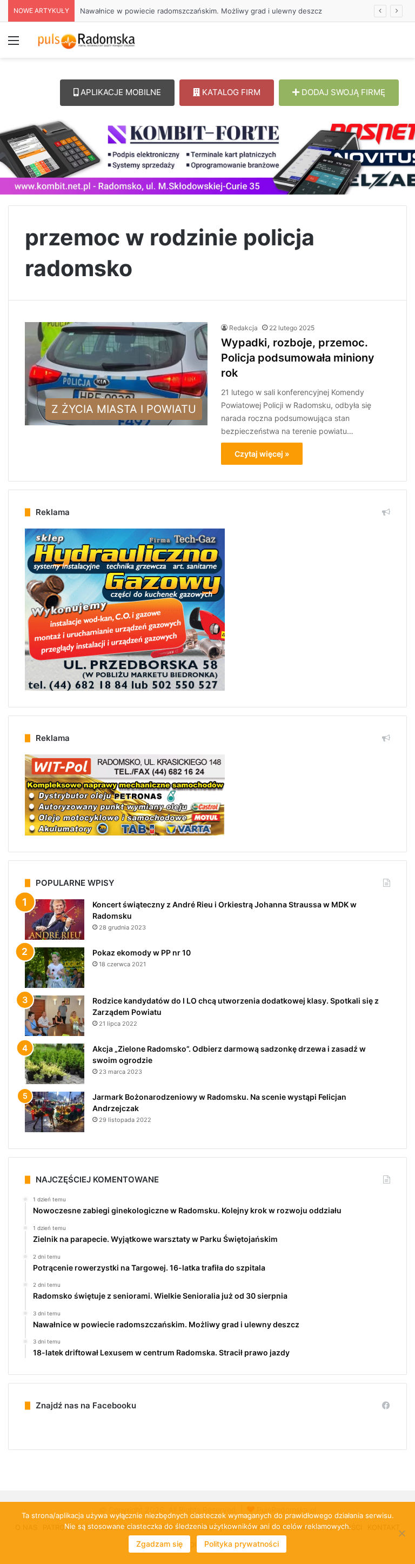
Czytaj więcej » (262, 453)
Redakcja (243, 328)
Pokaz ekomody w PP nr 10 (141, 952)
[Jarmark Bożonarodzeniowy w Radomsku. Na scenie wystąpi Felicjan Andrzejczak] (54, 1112)
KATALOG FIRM (230, 92)
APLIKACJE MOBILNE (119, 92)
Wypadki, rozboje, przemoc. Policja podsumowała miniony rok (297, 357)
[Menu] (13, 44)
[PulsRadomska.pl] (86, 40)
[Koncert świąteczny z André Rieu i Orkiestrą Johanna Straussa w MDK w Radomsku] (54, 919)
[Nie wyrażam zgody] (401, 1533)
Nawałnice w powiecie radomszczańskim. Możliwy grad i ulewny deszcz (201, 10)
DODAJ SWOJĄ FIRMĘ (342, 92)
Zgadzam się (159, 1543)
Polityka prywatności (241, 1543)
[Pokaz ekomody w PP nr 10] (54, 967)
